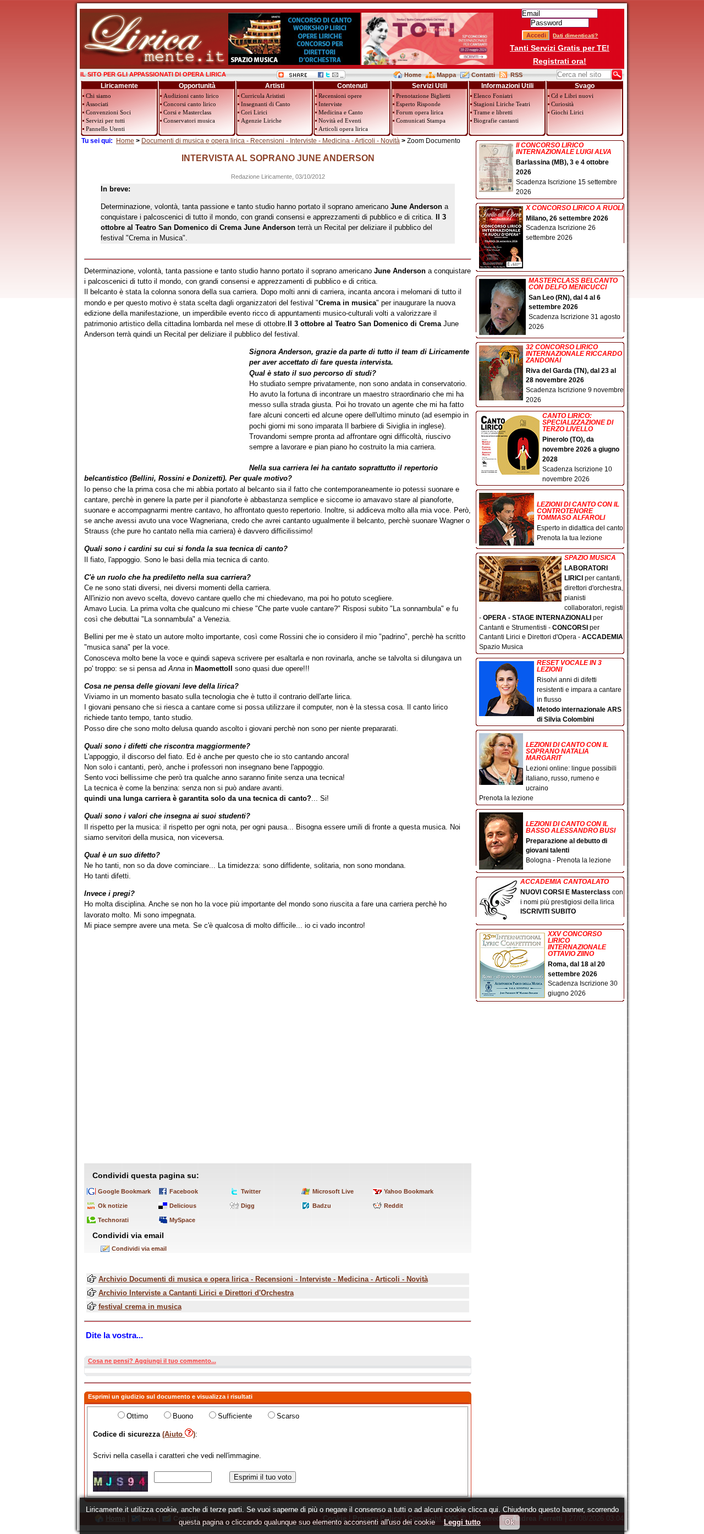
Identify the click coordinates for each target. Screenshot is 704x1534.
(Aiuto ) (178, 1434)
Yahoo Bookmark (408, 1191)
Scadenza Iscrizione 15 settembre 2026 (566, 169)
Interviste (330, 104)
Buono (183, 1416)
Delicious (182, 1205)
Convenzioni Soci (108, 112)
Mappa (446, 75)
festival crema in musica (140, 1306)
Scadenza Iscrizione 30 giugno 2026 (583, 964)
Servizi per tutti (105, 120)
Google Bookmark (124, 1191)
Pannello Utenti (105, 128)
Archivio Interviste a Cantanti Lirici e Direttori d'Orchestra (196, 1293)
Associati (97, 104)
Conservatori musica (189, 120)
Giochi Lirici (567, 112)
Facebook (183, 1191)
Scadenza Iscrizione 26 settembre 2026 (574, 223)
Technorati (113, 1220)
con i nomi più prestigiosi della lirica (571, 897)
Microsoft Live (333, 1191)
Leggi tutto (462, 1522)
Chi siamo (98, 95)
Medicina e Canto (340, 112)
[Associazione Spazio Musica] (294, 62)
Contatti (483, 75)
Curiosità (562, 104)
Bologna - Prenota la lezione (570, 842)
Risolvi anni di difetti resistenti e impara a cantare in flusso (579, 691)
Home (412, 75)
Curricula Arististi (263, 95)
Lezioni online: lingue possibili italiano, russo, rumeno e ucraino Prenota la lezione (548, 771)
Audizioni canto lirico (191, 95)
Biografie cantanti (496, 120)
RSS (516, 75)
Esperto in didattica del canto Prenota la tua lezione (580, 521)
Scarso (288, 1416)
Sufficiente (235, 1416)
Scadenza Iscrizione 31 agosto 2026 (574, 304)
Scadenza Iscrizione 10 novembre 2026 (580, 447)
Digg (248, 1205)
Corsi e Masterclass (187, 112)
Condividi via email (139, 1248)
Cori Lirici (254, 112)
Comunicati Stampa (421, 120)
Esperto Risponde (418, 104)
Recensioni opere (340, 95)
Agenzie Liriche (261, 120)
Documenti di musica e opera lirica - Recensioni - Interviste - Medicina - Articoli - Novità (270, 141)
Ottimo (137, 1416)
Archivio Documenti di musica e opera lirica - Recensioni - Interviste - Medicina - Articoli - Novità (263, 1279)
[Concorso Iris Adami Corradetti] (427, 62)
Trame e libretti (493, 112)
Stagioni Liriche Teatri (502, 104)
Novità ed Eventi (339, 120)
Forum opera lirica (419, 112)
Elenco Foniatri (493, 95)
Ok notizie (113, 1205)
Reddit (393, 1205)
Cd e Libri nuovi (572, 95)
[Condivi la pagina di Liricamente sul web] (311, 77)
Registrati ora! (559, 61)
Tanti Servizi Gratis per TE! (559, 47)
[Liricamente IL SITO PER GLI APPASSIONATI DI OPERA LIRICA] (154, 62)
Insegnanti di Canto (265, 104)
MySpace (182, 1220)
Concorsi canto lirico (189, 104)
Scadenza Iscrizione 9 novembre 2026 (575, 374)
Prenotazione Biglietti (423, 95)
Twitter (251, 1191)
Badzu (321, 1205)
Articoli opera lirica (343, 128)
